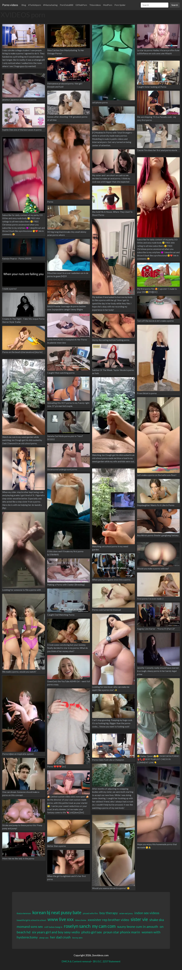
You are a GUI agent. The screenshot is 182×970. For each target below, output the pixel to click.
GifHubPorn (81, 5)
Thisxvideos (95, 5)
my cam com (104, 926)
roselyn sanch (77, 926)
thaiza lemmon (24, 913)
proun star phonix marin (121, 932)
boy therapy (108, 913)
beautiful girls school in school (31, 920)
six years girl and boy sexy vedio (56, 932)
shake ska (156, 920)
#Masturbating (50, 5)
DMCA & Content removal (76, 961)
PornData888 (66, 5)
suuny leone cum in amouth (137, 926)
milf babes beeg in (53, 927)
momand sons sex (30, 926)
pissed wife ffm (90, 913)
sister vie (139, 919)
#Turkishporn (34, 5)
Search (174, 5)
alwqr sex (43, 937)
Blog (23, 5)
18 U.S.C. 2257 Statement (106, 961)
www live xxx (60, 919)
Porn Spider (120, 5)
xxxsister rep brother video (108, 920)
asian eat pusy (126, 913)
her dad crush (60, 937)
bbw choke (80, 920)
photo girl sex (91, 932)
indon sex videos (146, 913)
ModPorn (107, 5)
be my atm (77, 937)
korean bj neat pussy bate (56, 912)
